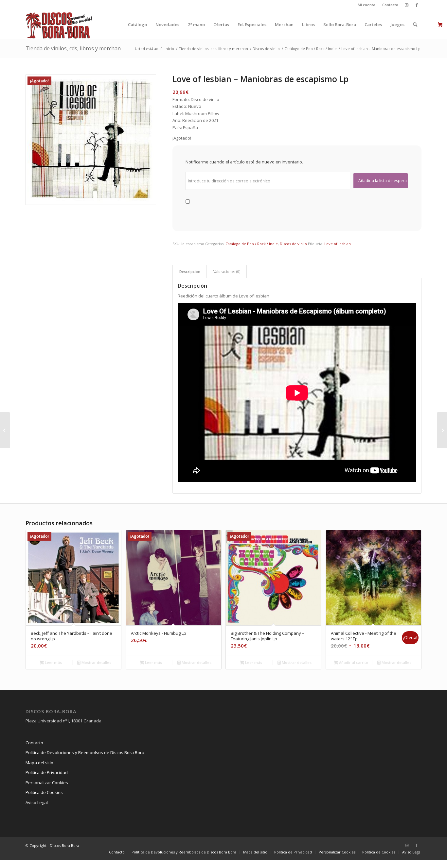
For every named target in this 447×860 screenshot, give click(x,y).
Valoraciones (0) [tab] (226, 271)
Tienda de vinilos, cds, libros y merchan (73, 48)
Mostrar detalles (95, 662)
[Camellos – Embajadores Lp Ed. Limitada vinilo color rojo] (442, 430)
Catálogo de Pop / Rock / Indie (251, 243)
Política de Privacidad (47, 772)
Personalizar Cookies (47, 782)
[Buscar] (415, 24)
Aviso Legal (37, 802)
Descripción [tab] (189, 271)
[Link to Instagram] (406, 5)
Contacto (390, 4)
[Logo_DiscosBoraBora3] (59, 24)
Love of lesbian (337, 243)
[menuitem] (366, 5)
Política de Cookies (44, 792)
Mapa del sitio (39, 763)
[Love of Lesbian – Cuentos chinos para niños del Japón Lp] (5, 430)
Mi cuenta (366, 4)
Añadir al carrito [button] (353, 662)
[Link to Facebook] (416, 5)
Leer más (53, 662)
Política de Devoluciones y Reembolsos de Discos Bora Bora (85, 752)
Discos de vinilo (293, 243)
